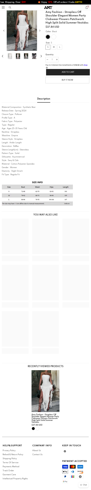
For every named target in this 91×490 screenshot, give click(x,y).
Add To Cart (67, 72)
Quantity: (50, 55)
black (33, 428)
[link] (15, 257)
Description (43, 99)
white (37, 428)
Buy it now (67, 80)
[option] (22, 30)
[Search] (10, 7)
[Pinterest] (65, 451)
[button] (4, 31)
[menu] (3, 7)
